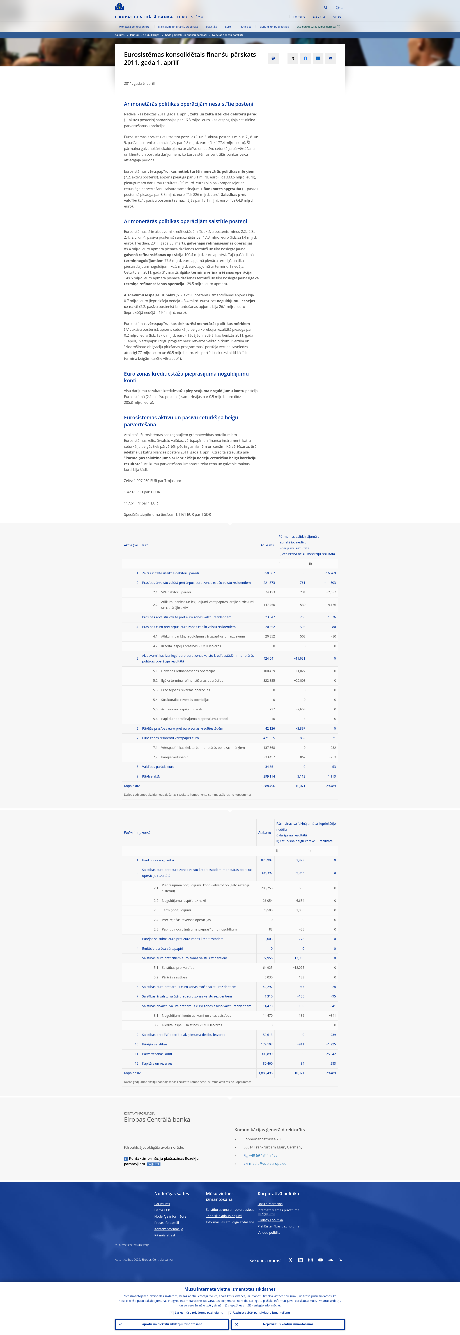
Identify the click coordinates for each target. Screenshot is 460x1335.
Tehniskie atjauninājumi (224, 1216)
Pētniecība (245, 27)
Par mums (299, 17)
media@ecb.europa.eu (267, 1164)
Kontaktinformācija (168, 1229)
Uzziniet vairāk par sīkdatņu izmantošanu (261, 1312)
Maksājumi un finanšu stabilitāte (178, 27)
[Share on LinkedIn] (318, 58)
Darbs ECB (162, 1210)
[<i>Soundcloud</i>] (330, 1260)
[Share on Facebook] (305, 58)
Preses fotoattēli (166, 1223)
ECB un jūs (318, 17)
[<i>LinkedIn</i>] (300, 1260)
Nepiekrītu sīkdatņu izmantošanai (288, 1324)
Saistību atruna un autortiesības (230, 1209)
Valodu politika (269, 1232)
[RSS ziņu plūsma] (340, 1260)
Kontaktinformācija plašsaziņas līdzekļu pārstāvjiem (161, 1161)
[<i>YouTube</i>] (320, 1260)
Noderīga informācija (170, 1216)
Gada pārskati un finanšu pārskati (186, 35)
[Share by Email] (330, 58)
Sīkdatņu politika (270, 1220)
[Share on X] (293, 58)
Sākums (120, 35)
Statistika (211, 27)
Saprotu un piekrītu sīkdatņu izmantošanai (172, 1324)
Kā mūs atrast (164, 1235)
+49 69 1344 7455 (263, 1156)
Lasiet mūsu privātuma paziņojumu (199, 1312)
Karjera (337, 17)
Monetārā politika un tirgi (134, 27)
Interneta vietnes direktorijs (134, 1245)
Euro (228, 27)
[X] (290, 1260)
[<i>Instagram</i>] (310, 1260)
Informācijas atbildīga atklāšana (230, 1222)
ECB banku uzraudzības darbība (316, 27)
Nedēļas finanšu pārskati (227, 35)
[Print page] (273, 58)
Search (326, 7)
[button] (332, 8)
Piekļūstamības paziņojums (278, 1226)
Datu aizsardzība (270, 1204)
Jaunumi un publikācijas (274, 27)
